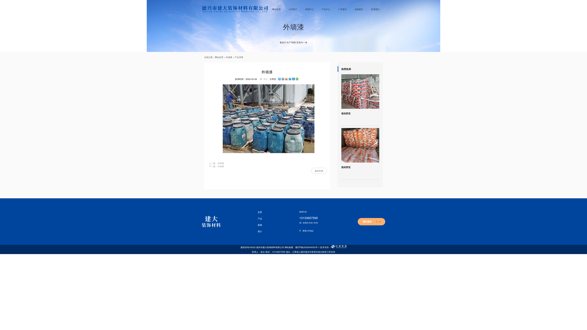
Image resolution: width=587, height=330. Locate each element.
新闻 (260, 224)
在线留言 (359, 9)
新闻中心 (309, 9)
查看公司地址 (308, 231)
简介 (260, 231)
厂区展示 (342, 9)
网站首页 (276, 9)
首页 (260, 212)
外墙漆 (229, 57)
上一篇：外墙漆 (216, 163)
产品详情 (239, 57)
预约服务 (367, 221)
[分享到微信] (297, 79)
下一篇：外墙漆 (216, 166)
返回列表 (319, 170)
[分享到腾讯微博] (290, 79)
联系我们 (375, 9)
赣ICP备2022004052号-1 (307, 247)
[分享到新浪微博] (286, 79)
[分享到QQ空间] (283, 79)
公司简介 (293, 9)
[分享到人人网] (293, 79)
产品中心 (326, 9)
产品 (260, 218)
